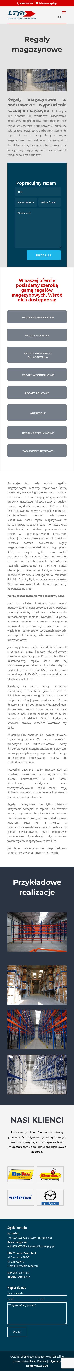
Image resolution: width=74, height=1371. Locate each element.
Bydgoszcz (35, 579)
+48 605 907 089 (17, 1246)
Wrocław (12, 584)
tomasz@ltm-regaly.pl (41, 1246)
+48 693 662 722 (17, 1237)
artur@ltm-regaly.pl (40, 1237)
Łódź (37, 584)
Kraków (61, 579)
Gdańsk (12, 579)
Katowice (49, 579)
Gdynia (22, 579)
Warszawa (26, 584)
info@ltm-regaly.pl (27, 1266)
